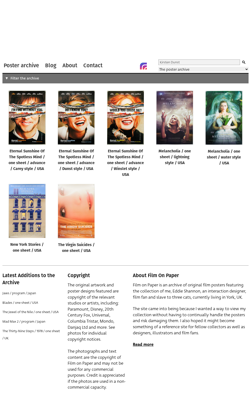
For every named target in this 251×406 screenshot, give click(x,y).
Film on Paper (15, 30)
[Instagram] (143, 66)
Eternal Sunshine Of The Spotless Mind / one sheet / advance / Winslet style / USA (125, 163)
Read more (143, 344)
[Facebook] (133, 66)
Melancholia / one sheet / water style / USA (224, 157)
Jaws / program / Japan (19, 293)
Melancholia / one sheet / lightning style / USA (175, 157)
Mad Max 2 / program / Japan (23, 321)
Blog (50, 65)
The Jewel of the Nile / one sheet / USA (30, 312)
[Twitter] (123, 66)
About (70, 65)
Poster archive (21, 65)
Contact (92, 65)
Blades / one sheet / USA (20, 302)
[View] (27, 119)
